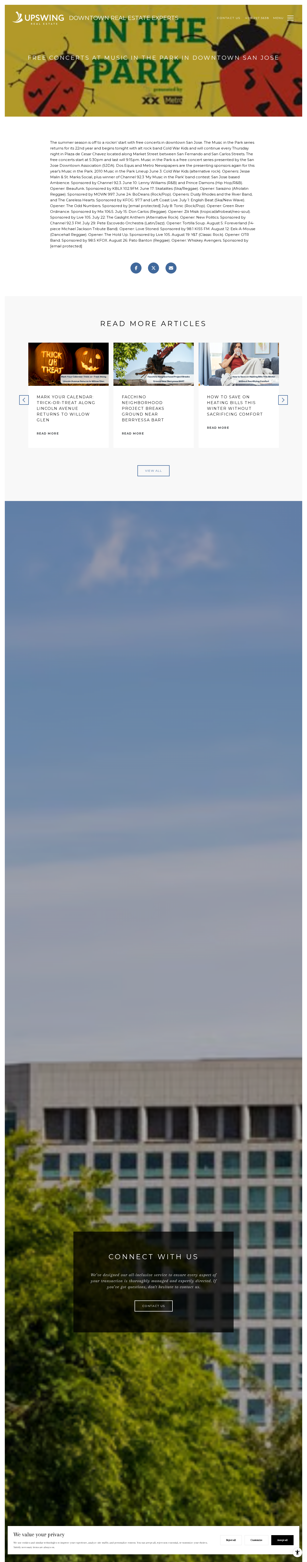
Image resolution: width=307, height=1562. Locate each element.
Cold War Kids (175, 148)
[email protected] (145, 205)
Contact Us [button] (153, 1306)
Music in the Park (227, 142)
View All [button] (153, 470)
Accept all (282, 1540)
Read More (48, 433)
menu (278, 18)
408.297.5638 (257, 18)
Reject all (231, 1540)
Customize (256, 1540)
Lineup (142, 171)
